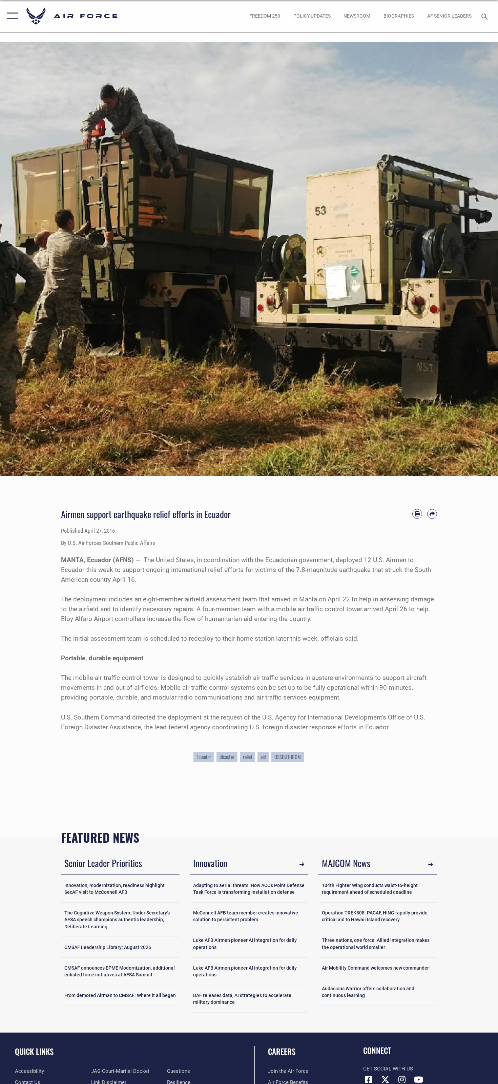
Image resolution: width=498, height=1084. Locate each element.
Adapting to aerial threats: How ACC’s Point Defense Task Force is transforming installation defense (249, 889)
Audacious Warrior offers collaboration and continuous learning (368, 992)
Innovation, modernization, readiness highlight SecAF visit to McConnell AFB (114, 889)
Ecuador (203, 756)
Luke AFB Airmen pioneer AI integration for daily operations (245, 943)
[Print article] (417, 514)
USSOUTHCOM (287, 756)
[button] (11, 16)
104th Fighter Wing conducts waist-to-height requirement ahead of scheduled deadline (370, 889)
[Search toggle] (486, 15)
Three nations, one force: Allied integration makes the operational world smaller (376, 943)
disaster (227, 756)
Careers (281, 1051)
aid (263, 756)
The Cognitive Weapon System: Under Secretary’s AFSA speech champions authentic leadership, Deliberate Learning (117, 919)
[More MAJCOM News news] (430, 864)
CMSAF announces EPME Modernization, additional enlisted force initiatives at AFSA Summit (119, 971)
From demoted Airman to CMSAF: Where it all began (120, 995)
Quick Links (34, 1051)
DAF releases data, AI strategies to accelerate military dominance (242, 999)
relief (247, 756)
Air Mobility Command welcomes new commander (375, 968)
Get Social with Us (388, 1069)
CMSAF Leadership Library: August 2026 (107, 947)
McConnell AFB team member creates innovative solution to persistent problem (245, 916)
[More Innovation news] (301, 864)
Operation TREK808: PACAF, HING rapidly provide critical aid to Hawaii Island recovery (375, 916)
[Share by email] (432, 514)
